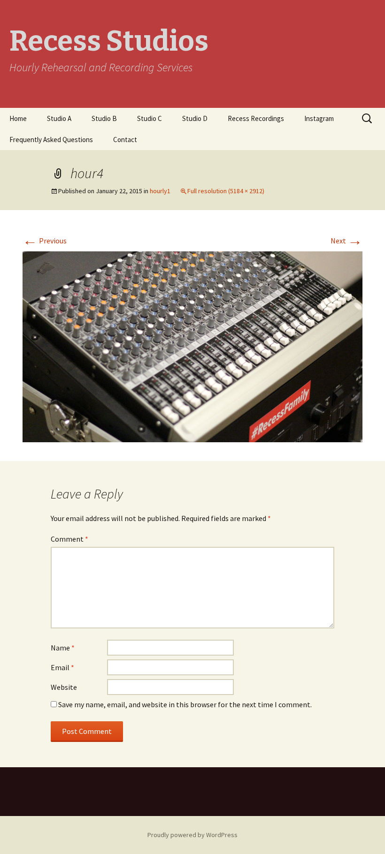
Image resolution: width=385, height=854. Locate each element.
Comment (69, 539)
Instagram (319, 118)
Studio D (195, 118)
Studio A (59, 118)
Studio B (104, 118)
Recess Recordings (256, 118)
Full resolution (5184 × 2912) (225, 191)
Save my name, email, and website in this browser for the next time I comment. (185, 704)
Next (346, 240)
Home (18, 118)
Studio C (149, 118)
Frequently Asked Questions (51, 139)
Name (63, 647)
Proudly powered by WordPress (192, 835)
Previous (45, 240)
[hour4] (192, 345)
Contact (125, 139)
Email (62, 667)
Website (64, 687)
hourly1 (160, 191)
